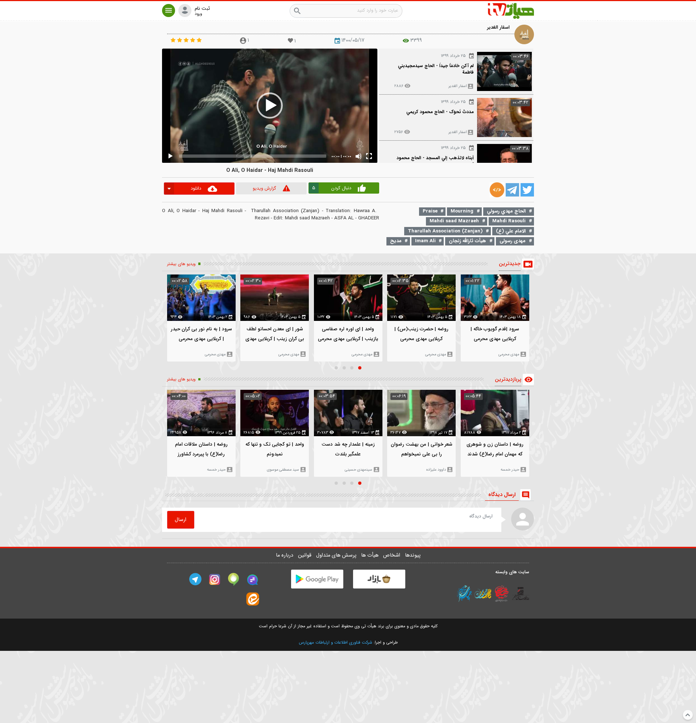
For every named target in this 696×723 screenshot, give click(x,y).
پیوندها (412, 555)
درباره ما (285, 555)
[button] (168, 10)
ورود (198, 14)
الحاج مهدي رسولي (506, 211)
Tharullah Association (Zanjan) (445, 231)
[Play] (170, 156)
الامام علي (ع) (511, 231)
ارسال (180, 520)
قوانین (305, 555)
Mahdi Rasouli (509, 221)
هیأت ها (370, 555)
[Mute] (358, 156)
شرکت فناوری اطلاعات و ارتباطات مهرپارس (335, 642)
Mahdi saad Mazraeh (454, 221)
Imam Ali (425, 241)
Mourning (462, 211)
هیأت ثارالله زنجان (467, 241)
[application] (269, 106)
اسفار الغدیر (498, 27)
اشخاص (392, 555)
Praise (430, 211)
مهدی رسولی (513, 241)
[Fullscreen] (369, 156)
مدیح (396, 241)
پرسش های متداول (337, 555)
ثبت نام (202, 8)
